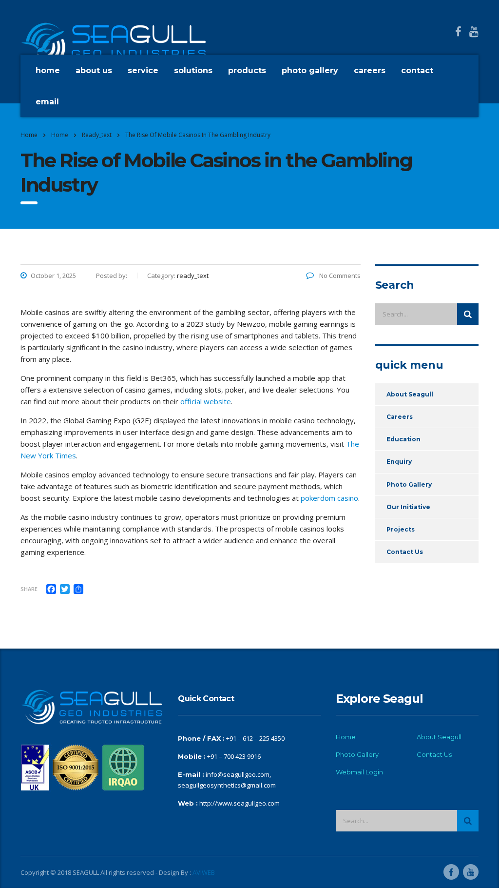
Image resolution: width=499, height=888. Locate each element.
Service (143, 70)
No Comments (339, 275)
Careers (369, 70)
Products (247, 70)
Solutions (193, 70)
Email (47, 101)
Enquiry (399, 461)
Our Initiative (408, 507)
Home (48, 70)
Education (403, 439)
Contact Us (404, 551)
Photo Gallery (310, 70)
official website (205, 401)
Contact (417, 70)
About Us (94, 70)
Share (29, 588)
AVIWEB (203, 872)
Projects (400, 529)
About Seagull (409, 394)
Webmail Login (359, 772)
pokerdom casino (329, 498)
